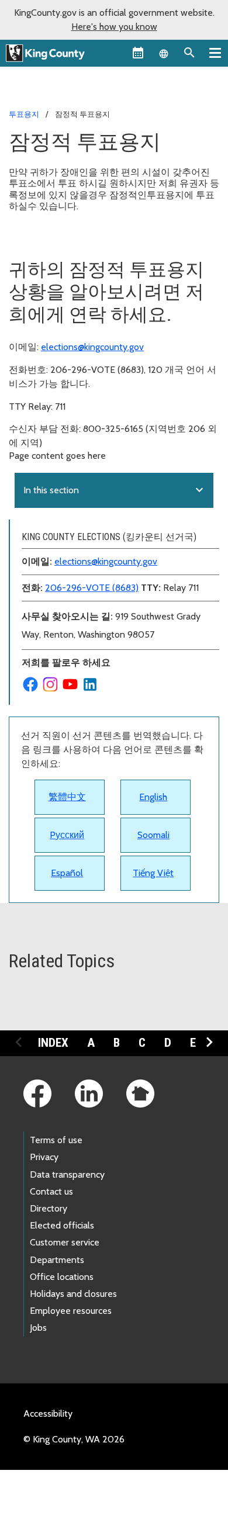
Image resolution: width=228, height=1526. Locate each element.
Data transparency (67, 1174)
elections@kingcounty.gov (92, 346)
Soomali (153, 834)
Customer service (64, 1242)
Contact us (51, 1191)
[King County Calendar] (138, 52)
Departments (57, 1259)
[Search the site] (189, 52)
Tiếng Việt (153, 872)
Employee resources (71, 1310)
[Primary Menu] (215, 52)
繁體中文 (67, 796)
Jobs (38, 1327)
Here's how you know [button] (114, 26)
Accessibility (47, 1413)
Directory (48, 1208)
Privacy (44, 1156)
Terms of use (56, 1140)
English (153, 796)
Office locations (62, 1276)
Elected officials (62, 1225)
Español (67, 872)
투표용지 (24, 114)
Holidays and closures (73, 1293)
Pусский (67, 834)
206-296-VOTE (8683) (92, 587)
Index (53, 1043)
